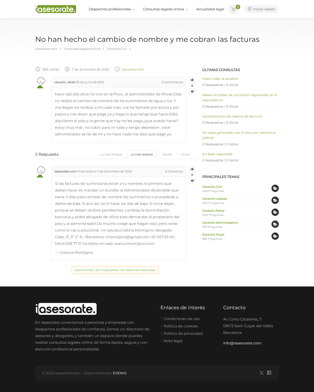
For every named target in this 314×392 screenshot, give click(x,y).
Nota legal (173, 341)
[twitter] (261, 373)
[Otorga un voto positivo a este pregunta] (192, 80)
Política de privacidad (183, 333)
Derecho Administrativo (220, 222)
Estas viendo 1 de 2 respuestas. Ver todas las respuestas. (115, 270)
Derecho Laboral (214, 198)
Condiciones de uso (182, 319)
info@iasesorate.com (242, 343)
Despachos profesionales (110, 9)
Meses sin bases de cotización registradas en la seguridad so (239, 97)
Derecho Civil (133, 69)
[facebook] (269, 373)
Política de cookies (181, 326)
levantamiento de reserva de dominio (232, 116)
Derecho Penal (213, 210)
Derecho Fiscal (213, 234)
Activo (186, 154)
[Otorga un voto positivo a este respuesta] (192, 169)
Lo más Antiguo (111, 154)
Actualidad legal (210, 9)
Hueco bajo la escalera (220, 79)
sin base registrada (217, 154)
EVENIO (120, 373)
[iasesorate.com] (56, 9)
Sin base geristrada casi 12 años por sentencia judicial (238, 135)
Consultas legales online (163, 9)
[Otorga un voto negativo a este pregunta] (192, 92)
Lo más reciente (142, 154)
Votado (167, 154)
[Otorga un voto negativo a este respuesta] (192, 181)
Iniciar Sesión (263, 9)
